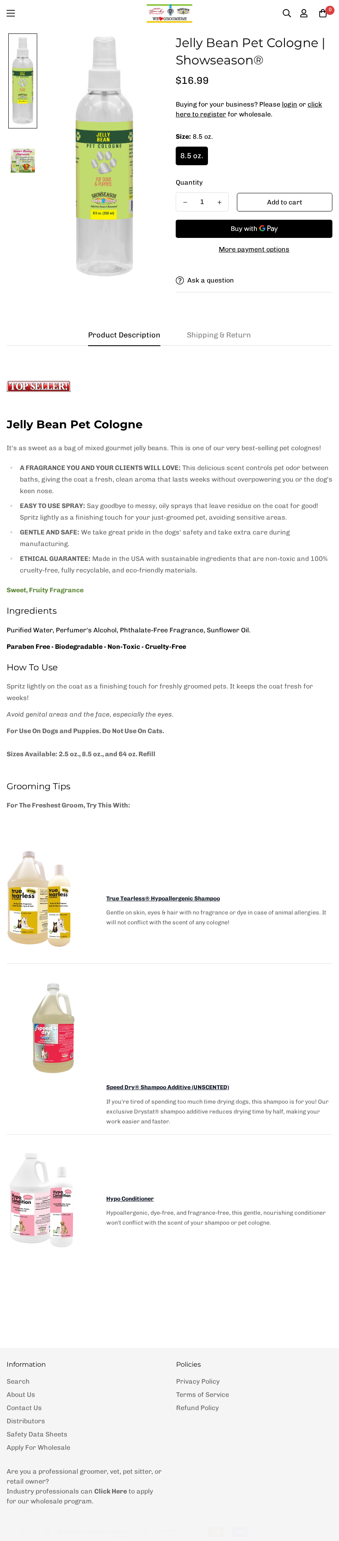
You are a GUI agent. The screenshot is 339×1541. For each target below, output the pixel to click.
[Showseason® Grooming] (169, 13)
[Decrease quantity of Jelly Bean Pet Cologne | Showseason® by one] (185, 202)
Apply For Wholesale (38, 1447)
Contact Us (24, 1408)
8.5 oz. (191, 155)
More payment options (254, 249)
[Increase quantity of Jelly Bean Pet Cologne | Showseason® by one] (219, 202)
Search (18, 1381)
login (289, 104)
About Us (21, 1395)
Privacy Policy (198, 1381)
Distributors (26, 1421)
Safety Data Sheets (37, 1434)
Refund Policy (197, 1408)
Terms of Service (202, 1395)
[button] (322, 13)
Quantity (189, 182)
